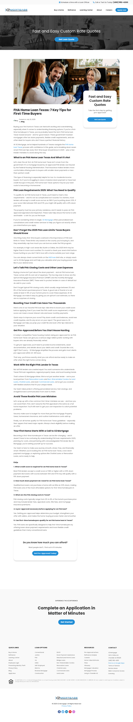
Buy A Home (13, 652)
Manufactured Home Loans (66, 658)
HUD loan (52, 257)
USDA (36, 663)
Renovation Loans (36, 379)
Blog (10, 671)
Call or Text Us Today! (111, 2)
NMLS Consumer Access (116, 671)
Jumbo (37, 655)
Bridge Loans (61, 660)
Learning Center (86, 10)
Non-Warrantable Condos (58, 379)
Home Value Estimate (91, 660)
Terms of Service (114, 666)
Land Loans (60, 673)
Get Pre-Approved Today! (45, 553)
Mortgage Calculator (91, 668)
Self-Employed (40, 665)
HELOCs (37, 668)
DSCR (58, 652)
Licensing (111, 673)
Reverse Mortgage (41, 671)
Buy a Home (59, 10)
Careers (109, 10)
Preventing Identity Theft (17, 665)
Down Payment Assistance (66, 655)
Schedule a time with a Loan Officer (74, 2)
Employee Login (14, 663)
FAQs (86, 663)
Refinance (72, 10)
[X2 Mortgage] (16, 10)
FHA (36, 658)
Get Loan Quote (66, 39)
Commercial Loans (46, 382)
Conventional (39, 652)
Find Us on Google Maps (116, 663)
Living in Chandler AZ (91, 673)
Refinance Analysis (90, 655)
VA (36, 660)
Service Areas (113, 668)
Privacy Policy (13, 668)
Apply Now (12, 673)
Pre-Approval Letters (91, 652)
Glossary (87, 665)
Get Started (66, 622)
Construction (39, 673)
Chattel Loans (24, 382)
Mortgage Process (90, 671)
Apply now (121, 10)
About (99, 10)
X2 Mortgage (47, 220)
